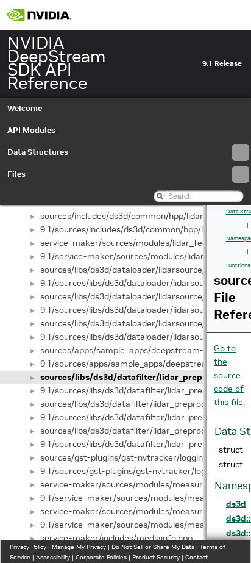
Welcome (24, 108)
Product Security (156, 557)
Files (16, 174)
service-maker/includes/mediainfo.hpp (116, 538)
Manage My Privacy (79, 547)
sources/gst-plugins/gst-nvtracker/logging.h (127, 457)
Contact (196, 557)
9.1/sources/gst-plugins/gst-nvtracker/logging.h (134, 470)
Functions (238, 265)
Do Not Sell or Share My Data (152, 547)
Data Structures (37, 152)
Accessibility (53, 557)
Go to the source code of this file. (229, 375)
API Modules (31, 130)
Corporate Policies (101, 557)
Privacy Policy (28, 547)
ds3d (236, 503)
